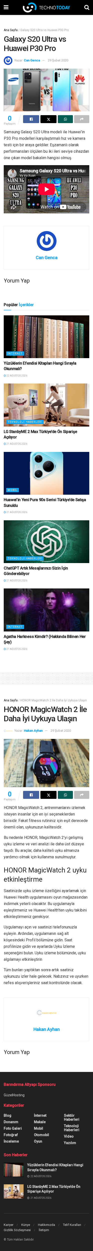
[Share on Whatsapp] (65, 119)
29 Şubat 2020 (58, 60)
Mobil (12, 490)
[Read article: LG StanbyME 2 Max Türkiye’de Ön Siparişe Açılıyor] (46, 405)
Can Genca (32, 60)
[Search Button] (86, 7)
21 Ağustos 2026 (16, 443)
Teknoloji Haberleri (25, 422)
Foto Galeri (13, 1128)
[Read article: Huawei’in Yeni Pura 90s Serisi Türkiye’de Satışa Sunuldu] (46, 473)
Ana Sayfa (11, 30)
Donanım (11, 1122)
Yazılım (70, 1143)
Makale (40, 1122)
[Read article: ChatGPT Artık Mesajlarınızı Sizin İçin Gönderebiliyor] (46, 541)
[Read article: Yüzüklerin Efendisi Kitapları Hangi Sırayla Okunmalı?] (46, 336)
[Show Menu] (6, 7)
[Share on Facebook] (31, 119)
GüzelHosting (14, 1095)
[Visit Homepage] (46, 7)
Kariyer (8, 1225)
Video (69, 1136)
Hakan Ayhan (33, 730)
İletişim (44, 1230)
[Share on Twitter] (48, 119)
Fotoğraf (11, 1135)
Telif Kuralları (72, 1225)
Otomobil (41, 1135)
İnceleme (11, 1141)
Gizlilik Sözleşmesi (17, 1230)
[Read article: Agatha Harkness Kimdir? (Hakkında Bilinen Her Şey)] (46, 609)
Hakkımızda (46, 1225)
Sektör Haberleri (71, 1117)
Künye (25, 1225)
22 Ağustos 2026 (16, 375)
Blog (7, 1115)
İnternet (15, 353)
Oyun (38, 1141)
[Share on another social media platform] (81, 119)
